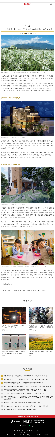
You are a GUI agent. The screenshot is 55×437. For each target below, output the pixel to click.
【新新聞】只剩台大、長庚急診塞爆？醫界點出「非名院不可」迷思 (24, 393)
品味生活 (9, 290)
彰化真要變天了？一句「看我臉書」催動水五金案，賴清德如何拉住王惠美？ (26, 379)
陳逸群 (3, 355)
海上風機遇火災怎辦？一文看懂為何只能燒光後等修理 (20, 409)
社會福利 (29, 290)
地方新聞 (16, 290)
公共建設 (22, 290)
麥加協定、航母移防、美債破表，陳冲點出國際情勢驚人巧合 (22, 402)
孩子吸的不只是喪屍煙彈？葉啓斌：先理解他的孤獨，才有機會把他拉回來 (26, 406)
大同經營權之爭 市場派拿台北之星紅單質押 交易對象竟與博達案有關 (25, 376)
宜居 (38, 290)
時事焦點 (43, 290)
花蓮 (4, 290)
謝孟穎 (30, 329)
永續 (34, 290)
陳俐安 (30, 355)
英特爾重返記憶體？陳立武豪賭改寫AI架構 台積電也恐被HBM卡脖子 (25, 390)
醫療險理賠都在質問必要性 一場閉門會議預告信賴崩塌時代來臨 (23, 383)
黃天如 (3, 329)
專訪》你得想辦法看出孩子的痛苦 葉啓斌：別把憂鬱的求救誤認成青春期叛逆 (27, 386)
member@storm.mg (31, 433)
